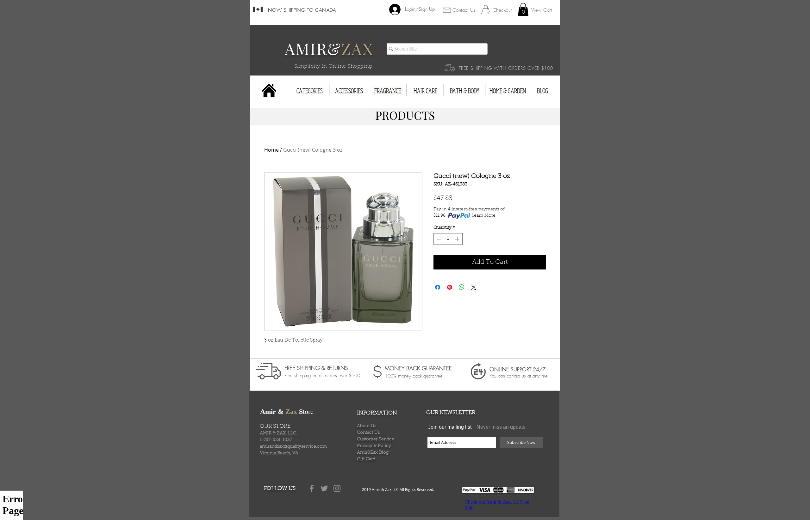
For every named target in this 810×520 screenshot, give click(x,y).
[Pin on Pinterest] (449, 287)
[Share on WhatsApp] (461, 287)
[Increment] (458, 239)
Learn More (483, 216)
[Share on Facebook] (437, 287)
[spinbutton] (448, 239)
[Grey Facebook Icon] (311, 488)
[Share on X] (473, 287)
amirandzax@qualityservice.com (293, 446)
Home (271, 149)
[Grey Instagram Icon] (337, 488)
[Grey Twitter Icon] (324, 488)
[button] (523, 9)
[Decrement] (438, 239)
